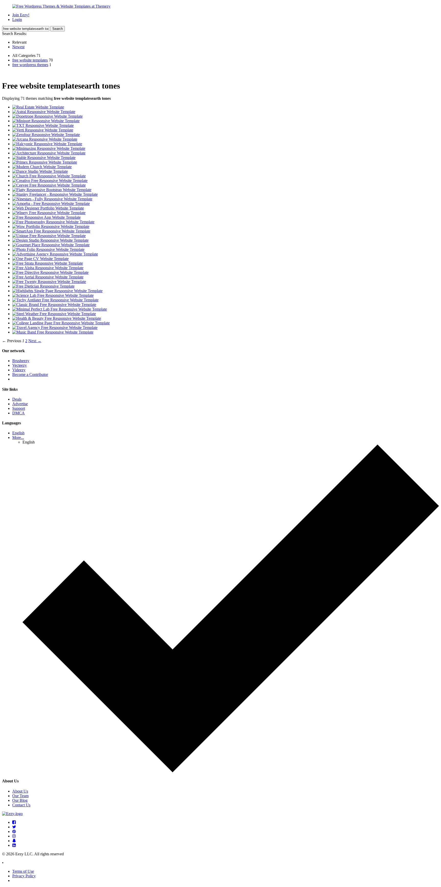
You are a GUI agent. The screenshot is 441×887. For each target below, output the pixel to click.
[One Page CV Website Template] (40, 258)
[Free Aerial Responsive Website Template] (47, 277)
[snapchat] (14, 841)
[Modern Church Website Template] (42, 167)
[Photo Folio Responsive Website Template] (48, 249)
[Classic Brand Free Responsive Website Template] (54, 304)
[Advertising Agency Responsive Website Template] (55, 254)
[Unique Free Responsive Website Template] (49, 235)
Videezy (19, 370)
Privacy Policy (24, 876)
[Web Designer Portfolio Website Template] (48, 208)
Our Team (20, 796)
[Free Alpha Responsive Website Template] (47, 268)
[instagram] (14, 836)
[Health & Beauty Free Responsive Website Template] (56, 318)
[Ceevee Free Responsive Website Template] (49, 185)
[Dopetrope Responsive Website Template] (47, 116)
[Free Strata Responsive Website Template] (47, 263)
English (18, 433)
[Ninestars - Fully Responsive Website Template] (52, 199)
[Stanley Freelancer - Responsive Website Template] (55, 194)
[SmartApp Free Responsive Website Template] (51, 231)
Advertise (20, 404)
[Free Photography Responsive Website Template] (53, 222)
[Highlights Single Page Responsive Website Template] (57, 291)
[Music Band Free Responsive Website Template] (52, 332)
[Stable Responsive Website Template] (44, 157)
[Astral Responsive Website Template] (43, 111)
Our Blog (20, 800)
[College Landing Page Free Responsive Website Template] (61, 323)
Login (17, 19)
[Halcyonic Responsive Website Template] (47, 144)
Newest (18, 47)
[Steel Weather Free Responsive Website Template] (54, 314)
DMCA (18, 413)
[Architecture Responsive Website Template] (48, 153)
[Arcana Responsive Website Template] (44, 139)
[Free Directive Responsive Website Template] (50, 272)
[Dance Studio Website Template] (40, 171)
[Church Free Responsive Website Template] (49, 176)
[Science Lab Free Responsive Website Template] (53, 295)
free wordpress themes (30, 65)
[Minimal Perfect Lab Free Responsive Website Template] (59, 309)
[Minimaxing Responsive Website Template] (48, 148)
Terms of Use (23, 871)
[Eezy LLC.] (12, 813)
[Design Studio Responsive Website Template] (50, 240)
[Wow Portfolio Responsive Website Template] (50, 226)
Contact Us (21, 805)
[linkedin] (14, 845)
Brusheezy (20, 361)
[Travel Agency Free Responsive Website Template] (54, 327)
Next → (34, 341)
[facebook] (14, 822)
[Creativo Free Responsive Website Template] (50, 180)
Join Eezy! (20, 15)
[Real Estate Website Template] (38, 107)
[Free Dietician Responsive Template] (43, 286)
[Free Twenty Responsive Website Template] (49, 281)
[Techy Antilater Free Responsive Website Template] (55, 300)
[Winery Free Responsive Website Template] (48, 213)
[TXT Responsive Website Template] (43, 125)
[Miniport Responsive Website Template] (46, 121)
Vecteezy (19, 365)
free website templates (30, 60)
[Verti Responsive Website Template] (42, 130)
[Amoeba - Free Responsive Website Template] (51, 203)
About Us (20, 791)
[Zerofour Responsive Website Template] (46, 134)
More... (18, 437)
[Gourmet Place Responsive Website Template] (51, 245)
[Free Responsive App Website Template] (46, 217)
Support (18, 408)
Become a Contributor (30, 374)
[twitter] (14, 827)
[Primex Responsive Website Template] (44, 162)
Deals (16, 399)
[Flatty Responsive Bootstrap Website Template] (51, 190)
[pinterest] (14, 831)
